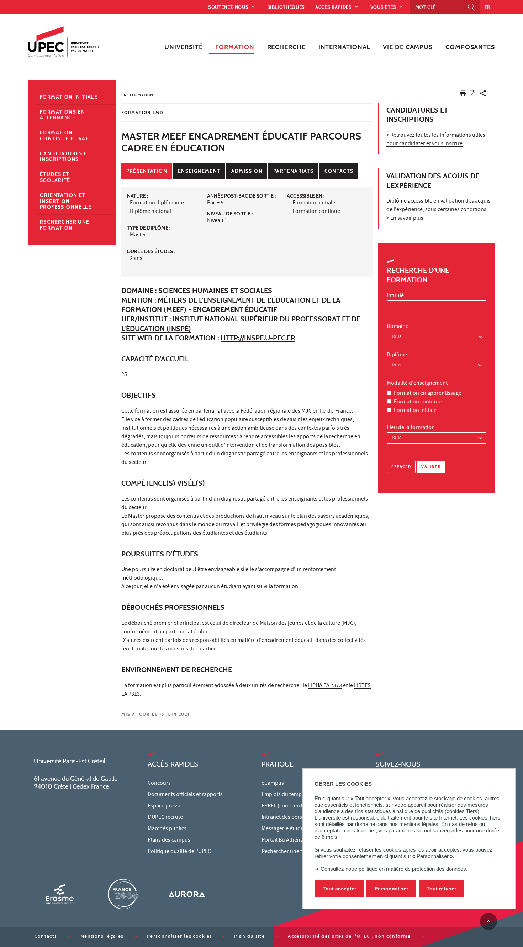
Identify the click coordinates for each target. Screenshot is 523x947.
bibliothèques (286, 7)
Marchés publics (167, 829)
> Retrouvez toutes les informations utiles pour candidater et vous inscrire (435, 139)
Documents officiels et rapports (185, 795)
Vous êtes (384, 7)
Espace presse (164, 806)
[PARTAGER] (483, 95)
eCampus (273, 783)
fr (487, 7)
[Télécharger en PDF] (472, 94)
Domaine (397, 327)
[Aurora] (186, 894)
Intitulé (395, 296)
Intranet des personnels (290, 817)
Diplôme (397, 355)
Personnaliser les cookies (179, 937)
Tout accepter (339, 888)
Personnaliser (391, 888)
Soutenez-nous (229, 7)
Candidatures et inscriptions (65, 156)
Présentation (146, 171)
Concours (159, 783)
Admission (247, 171)
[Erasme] (59, 894)
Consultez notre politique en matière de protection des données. (394, 869)
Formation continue (418, 402)
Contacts (339, 171)
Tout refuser (441, 888)
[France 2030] (123, 894)
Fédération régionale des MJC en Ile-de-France (296, 411)
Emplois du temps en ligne (293, 795)
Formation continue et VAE (64, 135)
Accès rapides (334, 7)
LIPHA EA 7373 (325, 686)
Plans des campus (169, 840)
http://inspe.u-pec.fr (258, 338)
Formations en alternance (62, 115)
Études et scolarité (55, 177)
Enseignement (199, 171)
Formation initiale (415, 411)
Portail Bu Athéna (282, 840)
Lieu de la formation (411, 428)
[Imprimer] (463, 95)
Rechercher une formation (65, 225)
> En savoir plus (404, 218)
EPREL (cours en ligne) (288, 806)
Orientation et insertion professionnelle (65, 201)
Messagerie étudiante (287, 829)
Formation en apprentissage (427, 393)
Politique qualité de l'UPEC (179, 852)
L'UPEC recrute (165, 817)
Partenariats (293, 171)
